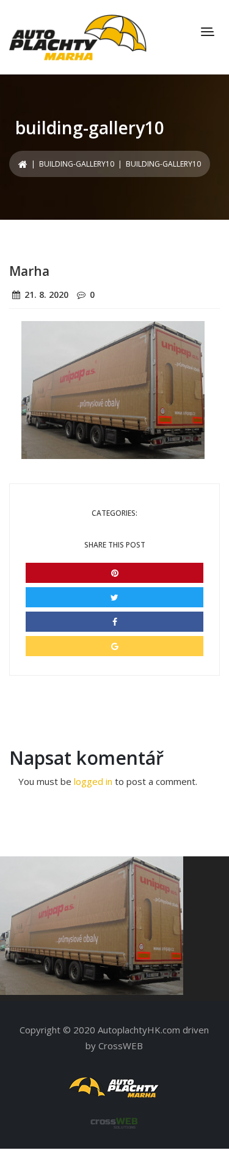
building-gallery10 (76, 164)
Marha (29, 271)
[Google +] (114, 646)
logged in (93, 781)
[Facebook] (114, 621)
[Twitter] (114, 597)
